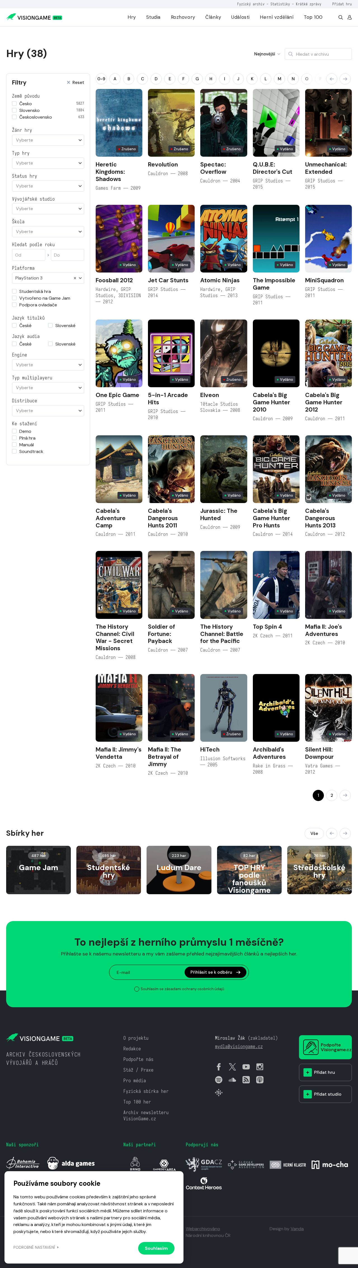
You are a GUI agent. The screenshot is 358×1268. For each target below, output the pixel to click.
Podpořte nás (138, 1059)
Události (240, 17)
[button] (331, 78)
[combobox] (48, 140)
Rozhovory (183, 17)
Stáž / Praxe (138, 1070)
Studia (153, 17)
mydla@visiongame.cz (239, 1046)
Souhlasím (156, 1248)
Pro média (134, 1081)
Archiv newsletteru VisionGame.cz (146, 1116)
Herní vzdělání (276, 17)
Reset (78, 83)
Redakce (132, 1049)
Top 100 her (137, 1102)
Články (213, 17)
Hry (132, 17)
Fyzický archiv (251, 4)
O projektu (136, 1038)
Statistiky (280, 4)
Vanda (297, 1229)
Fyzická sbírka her (146, 1091)
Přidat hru (342, 4)
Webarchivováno (203, 1229)
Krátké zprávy (308, 4)
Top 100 (313, 17)
